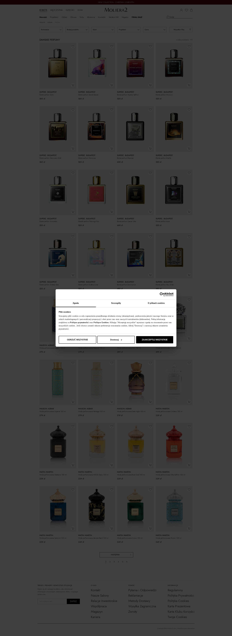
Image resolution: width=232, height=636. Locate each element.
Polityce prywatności (79, 322)
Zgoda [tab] (76, 303)
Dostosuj (114, 340)
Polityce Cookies (101, 322)
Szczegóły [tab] (116, 303)
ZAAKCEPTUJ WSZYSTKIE (155, 340)
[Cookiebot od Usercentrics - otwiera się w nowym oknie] (161, 294)
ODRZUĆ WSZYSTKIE (77, 340)
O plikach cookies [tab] (156, 303)
